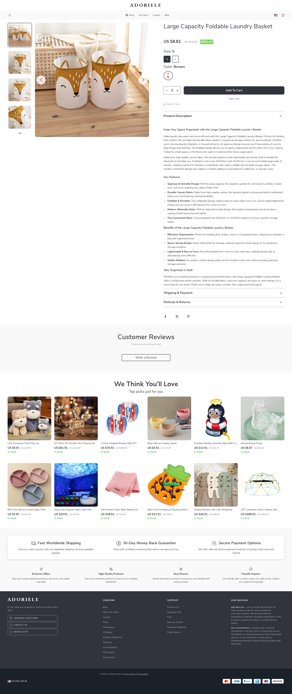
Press (106, 622)
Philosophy (109, 652)
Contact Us (173, 607)
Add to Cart (234, 90)
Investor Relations (112, 637)
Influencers (109, 627)
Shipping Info (174, 612)
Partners (107, 642)
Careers (107, 617)
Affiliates (107, 632)
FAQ (169, 617)
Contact (156, 15)
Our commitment (240, 628)
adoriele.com (237, 607)
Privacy (133, 674)
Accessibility (143, 674)
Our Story (143, 15)
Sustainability (110, 647)
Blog (167, 15)
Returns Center (175, 622)
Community (109, 657)
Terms (126, 674)
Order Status (174, 632)
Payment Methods (176, 627)
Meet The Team (111, 612)
